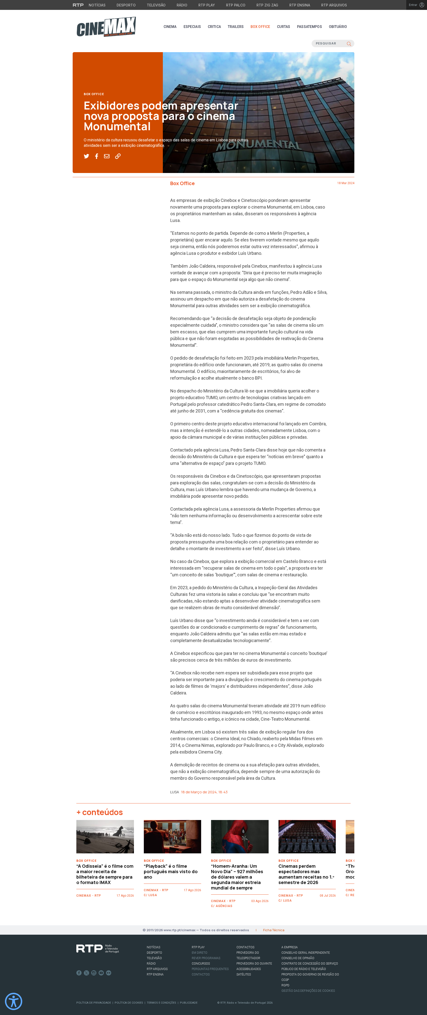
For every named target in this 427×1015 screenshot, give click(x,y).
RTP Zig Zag (267, 5)
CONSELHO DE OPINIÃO (297, 958)
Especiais (192, 27)
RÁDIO (151, 963)
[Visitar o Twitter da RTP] (86, 973)
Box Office (260, 27)
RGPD (285, 985)
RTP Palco (235, 5)
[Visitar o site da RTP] (78, 5)
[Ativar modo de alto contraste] (13, 1001)
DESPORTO (154, 952)
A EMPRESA (289, 947)
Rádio (182, 5)
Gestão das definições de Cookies (308, 991)
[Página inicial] (106, 27)
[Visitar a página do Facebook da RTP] (79, 973)
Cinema (170, 27)
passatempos (309, 27)
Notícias (97, 5)
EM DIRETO (199, 952)
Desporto (126, 5)
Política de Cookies (129, 1002)
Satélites (243, 974)
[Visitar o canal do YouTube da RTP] (101, 973)
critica (214, 27)
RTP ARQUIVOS (157, 969)
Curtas (283, 27)
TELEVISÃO (154, 958)
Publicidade (188, 1002)
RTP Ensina (299, 5)
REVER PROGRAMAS (206, 958)
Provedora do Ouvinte (254, 963)
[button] (89, 156)
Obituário (338, 27)
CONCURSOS (201, 963)
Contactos (201, 974)
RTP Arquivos (334, 5)
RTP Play (206, 5)
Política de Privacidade (93, 1002)
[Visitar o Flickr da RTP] (108, 973)
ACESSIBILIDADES (248, 969)
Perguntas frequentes (210, 969)
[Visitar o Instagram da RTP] (94, 973)
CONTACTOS (245, 947)
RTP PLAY (198, 947)
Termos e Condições (161, 1002)
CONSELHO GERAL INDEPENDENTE (305, 952)
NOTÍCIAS (153, 947)
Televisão (156, 5)
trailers (236, 27)
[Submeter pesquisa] (349, 43)
